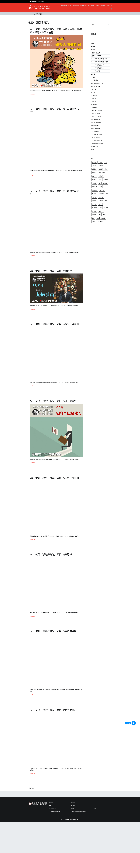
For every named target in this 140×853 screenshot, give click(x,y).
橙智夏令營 (93, 101)
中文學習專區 (94, 107)
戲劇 (107, 193)
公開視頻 (108, 5)
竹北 (101, 207)
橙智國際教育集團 (74, 819)
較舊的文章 (31, 788)
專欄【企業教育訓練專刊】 (97, 83)
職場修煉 (94, 211)
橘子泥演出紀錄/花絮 (97, 140)
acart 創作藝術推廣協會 (54, 811)
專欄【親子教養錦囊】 (96, 122)
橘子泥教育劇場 (83, 5)
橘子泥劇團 (94, 207)
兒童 (106, 169)
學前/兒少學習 (76, 5)
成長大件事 (101, 193)
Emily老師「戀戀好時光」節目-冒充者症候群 (53, 710)
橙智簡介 (73, 803)
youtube (95, 809)
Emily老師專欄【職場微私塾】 (98, 68)
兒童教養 (94, 172)
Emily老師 (94, 162)
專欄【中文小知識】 (96, 116)
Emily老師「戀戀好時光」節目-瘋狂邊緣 (51, 554)
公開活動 (102, 5)
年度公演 (94, 183)
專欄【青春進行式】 (95, 119)
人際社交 (94, 165)
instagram (95, 806)
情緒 (101, 186)
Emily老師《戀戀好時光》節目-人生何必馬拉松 (54, 478)
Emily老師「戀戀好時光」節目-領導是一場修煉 (54, 324)
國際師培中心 (52, 806)
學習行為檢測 (91, 5)
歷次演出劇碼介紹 (96, 137)
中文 (105, 162)
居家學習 (106, 179)
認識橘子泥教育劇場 (95, 128)
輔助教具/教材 (94, 146)
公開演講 (97, 5)
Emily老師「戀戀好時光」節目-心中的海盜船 (53, 631)
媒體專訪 (101, 176)
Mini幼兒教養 (94, 95)
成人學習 (102, 190)
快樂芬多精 (94, 186)
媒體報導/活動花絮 (95, 53)
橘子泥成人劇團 (95, 131)
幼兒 (100, 183)
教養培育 (101, 200)
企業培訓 (93, 74)
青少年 (93, 221)
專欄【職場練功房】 (95, 86)
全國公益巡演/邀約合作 (97, 143)
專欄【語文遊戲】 (96, 113)
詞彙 (93, 218)
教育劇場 (101, 197)
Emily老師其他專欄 (95, 71)
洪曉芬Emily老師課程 (96, 56)
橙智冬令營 (93, 98)
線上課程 (106, 207)
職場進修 (94, 214)
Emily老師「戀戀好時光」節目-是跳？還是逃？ (54, 401)
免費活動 (101, 169)
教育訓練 (94, 200)
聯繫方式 (73, 809)
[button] (134, 723)
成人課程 (70, 5)
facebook (95, 803)
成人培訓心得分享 (95, 80)
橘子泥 (100, 204)
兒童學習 (93, 92)
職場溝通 (101, 211)
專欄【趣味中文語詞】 (97, 110)
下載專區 (51, 803)
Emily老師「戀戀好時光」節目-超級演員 (51, 271)
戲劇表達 (94, 197)
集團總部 (103, 218)
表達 (104, 214)
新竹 (106, 200)
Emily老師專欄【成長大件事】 (98, 65)
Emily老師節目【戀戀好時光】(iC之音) (99, 62)
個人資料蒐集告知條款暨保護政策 (78, 811)
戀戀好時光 (94, 190)
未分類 (92, 149)
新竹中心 (94, 204)
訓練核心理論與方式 (95, 125)
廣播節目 (105, 183)
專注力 (100, 179)
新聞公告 (93, 46)
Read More (32, 94)
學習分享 (94, 179)
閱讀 (98, 218)
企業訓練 (94, 169)
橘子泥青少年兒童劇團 (97, 134)
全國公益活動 (102, 172)
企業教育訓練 (64, 5)
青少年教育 (100, 221)
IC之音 (100, 162)
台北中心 (94, 176)
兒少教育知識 (94, 104)
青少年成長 (93, 89)
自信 (100, 214)
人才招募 (73, 806)
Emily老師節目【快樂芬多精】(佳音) (99, 59)
